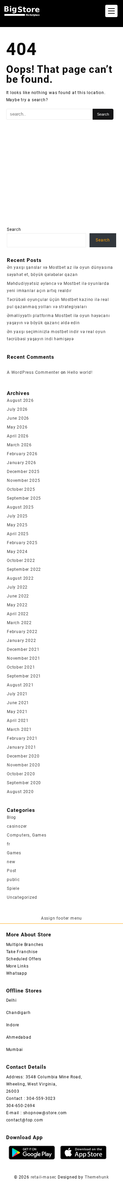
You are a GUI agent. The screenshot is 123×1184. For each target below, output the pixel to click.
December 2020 (23, 756)
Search (14, 229)
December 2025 (23, 471)
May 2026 (17, 427)
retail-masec (44, 1177)
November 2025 (23, 480)
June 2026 (18, 418)
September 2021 (24, 676)
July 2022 (17, 587)
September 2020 (24, 782)
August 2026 (20, 400)
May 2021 (17, 711)
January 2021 (21, 747)
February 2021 (22, 738)
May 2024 (17, 551)
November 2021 (23, 658)
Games (14, 853)
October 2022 (21, 560)
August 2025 (20, 507)
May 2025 (17, 525)
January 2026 (21, 462)
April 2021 (18, 720)
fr (8, 844)
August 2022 (20, 578)
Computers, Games (26, 835)
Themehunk (97, 1177)
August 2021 (20, 685)
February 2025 (22, 542)
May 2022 (17, 605)
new (11, 861)
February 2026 (22, 453)
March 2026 (19, 445)
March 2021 (19, 729)
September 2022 (24, 569)
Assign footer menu (61, 918)
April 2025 (18, 533)
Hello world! (80, 372)
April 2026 (18, 436)
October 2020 (21, 774)
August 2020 (20, 791)
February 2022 (22, 631)
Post (11, 870)
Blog (11, 817)
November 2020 (23, 765)
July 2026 (17, 409)
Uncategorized (22, 897)
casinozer (17, 826)
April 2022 (18, 613)
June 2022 (18, 596)
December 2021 (23, 649)
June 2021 (18, 702)
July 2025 (17, 516)
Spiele (13, 888)
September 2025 (24, 498)
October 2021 (21, 667)
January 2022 (21, 640)
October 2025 (21, 489)
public (13, 879)
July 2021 (17, 694)
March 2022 (19, 622)
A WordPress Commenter (33, 372)
